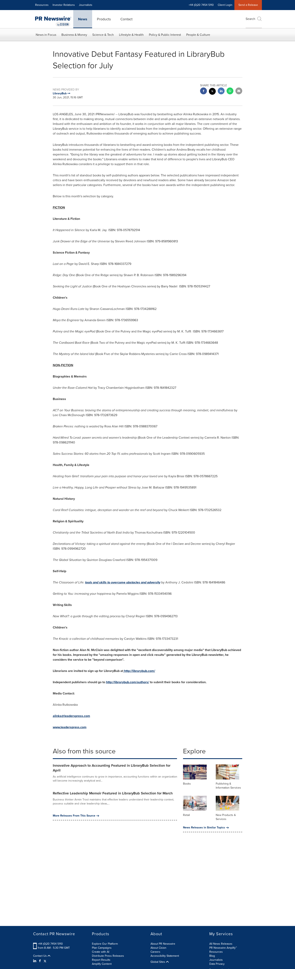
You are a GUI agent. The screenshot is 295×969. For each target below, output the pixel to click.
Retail (186, 815)
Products (104, 19)
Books (187, 784)
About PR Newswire (163, 944)
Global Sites (158, 962)
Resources (42, 5)
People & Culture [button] (198, 34)
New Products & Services (226, 817)
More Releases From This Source (74, 816)
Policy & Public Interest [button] (165, 34)
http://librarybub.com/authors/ (127, 682)
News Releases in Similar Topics (204, 828)
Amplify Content (102, 964)
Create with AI (100, 952)
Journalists (85, 5)
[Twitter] (45, 961)
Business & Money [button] (74, 34)
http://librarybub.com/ (139, 671)
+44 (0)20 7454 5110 (50, 944)
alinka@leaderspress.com (71, 716)
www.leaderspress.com (69, 727)
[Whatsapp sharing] (230, 91)
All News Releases (220, 944)
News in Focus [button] (46, 34)
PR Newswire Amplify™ (223, 948)
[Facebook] (40, 961)
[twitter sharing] (212, 92)
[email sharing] (238, 91)
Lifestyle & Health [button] (131, 34)
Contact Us (40, 956)
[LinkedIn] (35, 961)
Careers (155, 952)
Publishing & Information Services (228, 786)
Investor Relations (64, 5)
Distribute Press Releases (108, 956)
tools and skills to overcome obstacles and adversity (122, 582)
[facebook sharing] (203, 91)
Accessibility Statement (165, 956)
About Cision (158, 948)
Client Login (225, 5)
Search (250, 18)
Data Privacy (217, 964)
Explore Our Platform (105, 944)
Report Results (101, 960)
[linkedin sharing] (221, 91)
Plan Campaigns (102, 948)
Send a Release (248, 5)
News (82, 19)
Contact (126, 19)
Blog (212, 956)
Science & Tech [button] (103, 34)
